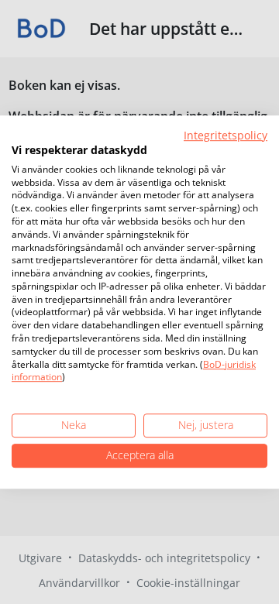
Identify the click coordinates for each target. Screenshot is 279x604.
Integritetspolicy (225, 135)
